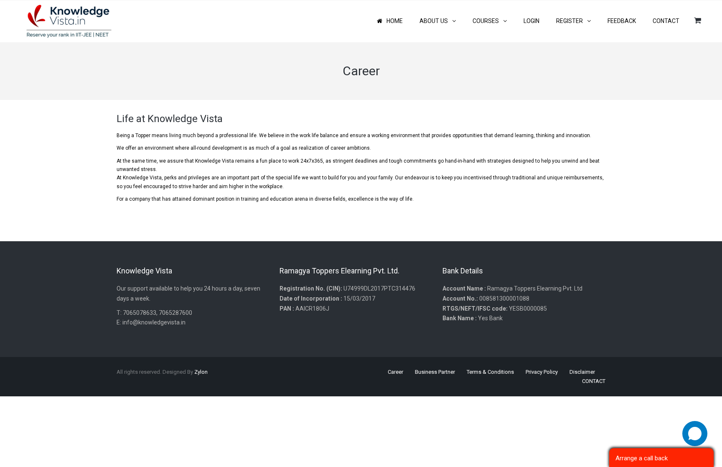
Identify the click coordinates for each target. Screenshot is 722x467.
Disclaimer (582, 372)
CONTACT (593, 381)
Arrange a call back (641, 458)
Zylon (201, 372)
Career (395, 372)
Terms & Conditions (490, 372)
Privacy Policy (542, 372)
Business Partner (435, 372)
